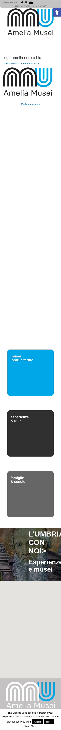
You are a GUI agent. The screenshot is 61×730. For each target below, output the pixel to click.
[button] (57, 12)
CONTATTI (41, 6)
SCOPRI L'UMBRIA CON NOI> (43, 538)
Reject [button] (49, 722)
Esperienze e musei (43, 565)
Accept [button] (37, 722)
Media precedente (30, 104)
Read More (30, 726)
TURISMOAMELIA (24, 6)
